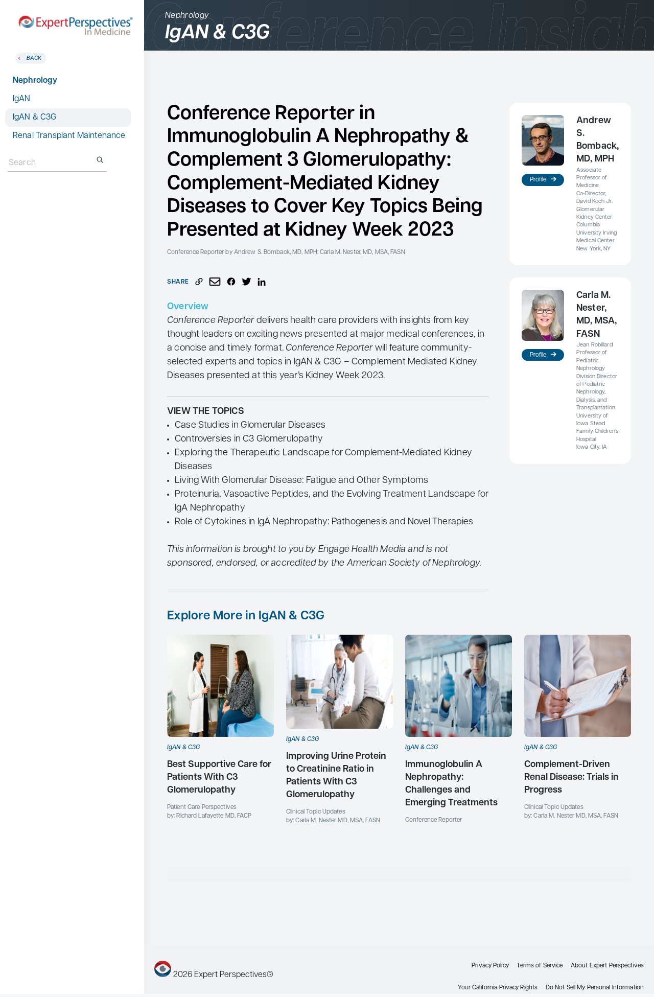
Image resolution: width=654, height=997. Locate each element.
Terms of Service (540, 966)
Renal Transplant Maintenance (69, 136)
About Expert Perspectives (607, 966)
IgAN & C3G (35, 117)
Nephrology (35, 81)
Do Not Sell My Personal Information (595, 988)
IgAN (22, 99)
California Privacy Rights (505, 988)
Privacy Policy (490, 966)
